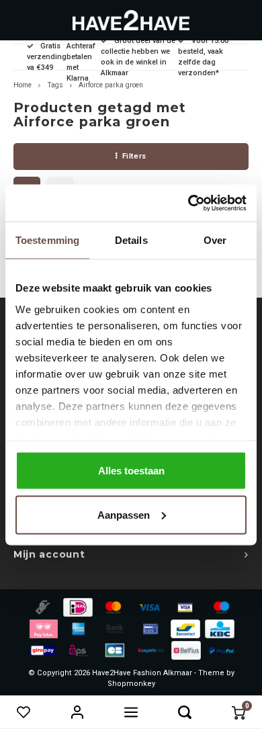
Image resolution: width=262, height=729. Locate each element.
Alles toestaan (131, 470)
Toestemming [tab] (47, 240)
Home (22, 85)
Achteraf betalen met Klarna (81, 62)
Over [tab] (215, 240)
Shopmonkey (131, 683)
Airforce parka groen (111, 85)
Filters (134, 156)
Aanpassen (123, 514)
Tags (55, 85)
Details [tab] (131, 240)
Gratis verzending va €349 (47, 57)
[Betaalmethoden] (42, 606)
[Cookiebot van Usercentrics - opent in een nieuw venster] (188, 203)
